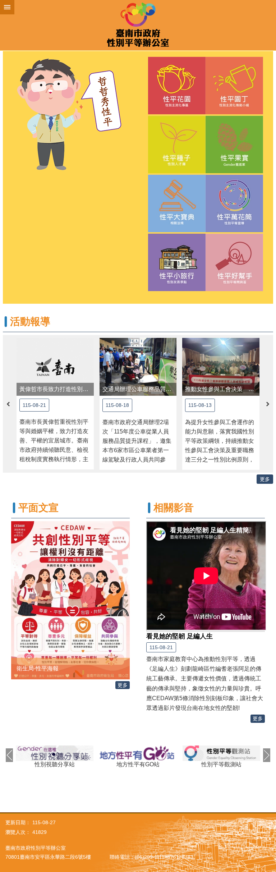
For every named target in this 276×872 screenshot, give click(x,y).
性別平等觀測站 (221, 764)
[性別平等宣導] (234, 230)
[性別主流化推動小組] (234, 112)
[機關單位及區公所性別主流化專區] (177, 112)
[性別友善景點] (177, 289)
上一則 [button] (8, 404)
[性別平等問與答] (234, 289)
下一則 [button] (267, 404)
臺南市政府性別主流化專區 (138, 25)
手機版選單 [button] (7, 7)
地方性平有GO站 (138, 764)
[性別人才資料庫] (177, 171)
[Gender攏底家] (234, 171)
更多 (265, 479)
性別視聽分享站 (54, 764)
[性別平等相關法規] (177, 230)
